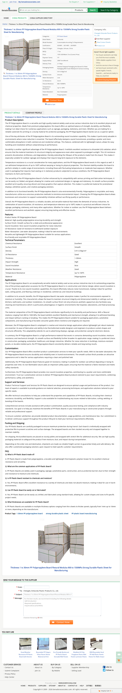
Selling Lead (76, 670)
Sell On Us (75, 664)
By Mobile (56, 670)
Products (32, 686)
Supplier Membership (80, 667)
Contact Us (9, 667)
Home (6, 18)
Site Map (52, 686)
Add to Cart (51, 104)
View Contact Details (104, 42)
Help (82, 686)
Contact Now (56, 100)
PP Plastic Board (62, 36)
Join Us (37, 670)
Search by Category (109, 10)
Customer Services (12, 664)
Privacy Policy (10, 674)
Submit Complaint (12, 670)
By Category (56, 667)
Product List (101, 46)
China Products (19, 18)
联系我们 (98, 686)
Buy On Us (55, 664)
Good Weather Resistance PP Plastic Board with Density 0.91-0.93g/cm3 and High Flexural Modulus (25, 656)
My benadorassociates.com (29, 2)
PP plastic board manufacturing (84, 513)
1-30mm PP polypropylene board (30, 513)
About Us (38, 664)
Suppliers (42, 686)
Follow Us (110, 670)
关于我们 (89, 686)
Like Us (109, 667)
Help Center (9, 677)
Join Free (13, 2)
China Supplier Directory (41, 18)
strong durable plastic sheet (57, 513)
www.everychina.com (67, 683)
